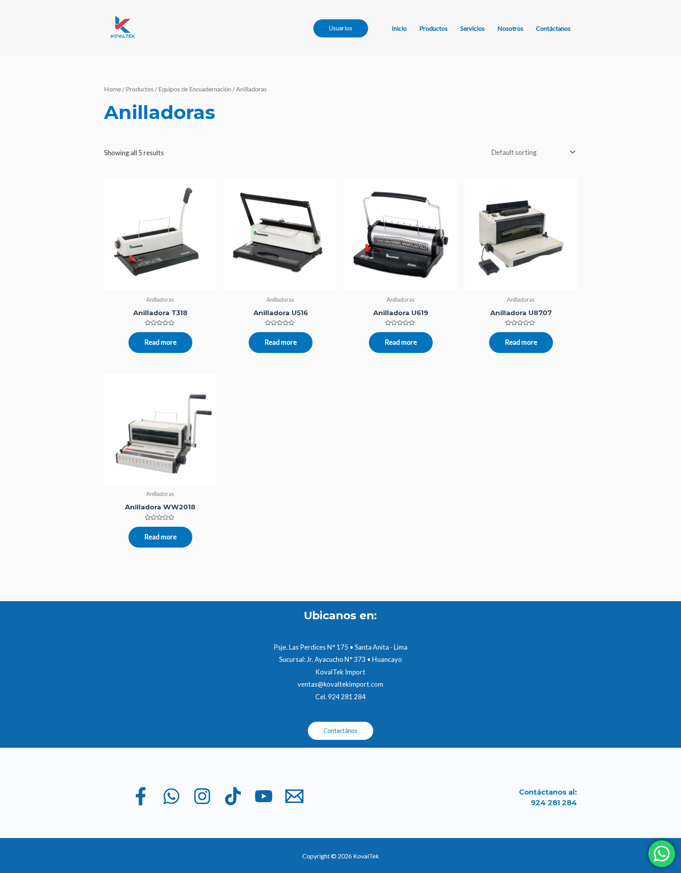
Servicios (472, 28)
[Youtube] (264, 796)
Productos (433, 28)
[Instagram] (202, 796)
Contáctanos (553, 28)
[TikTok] (233, 796)
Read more (160, 342)
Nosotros (510, 28)
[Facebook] (141, 796)
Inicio (399, 28)
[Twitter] (171, 796)
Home (112, 89)
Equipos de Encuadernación (194, 89)
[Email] (294, 796)
